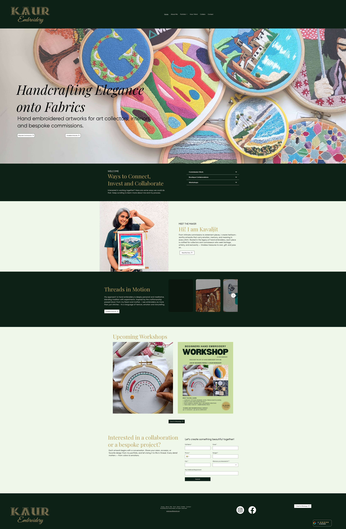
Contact (188, 507)
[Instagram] (240, 510)
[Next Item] (233, 295)
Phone (187, 453)
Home (163, 507)
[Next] (343, 96)
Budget (215, 453)
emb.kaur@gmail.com (173, 511)
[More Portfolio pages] (186, 14)
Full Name (188, 444)
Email (215, 444)
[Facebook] (252, 510)
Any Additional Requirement (193, 470)
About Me (169, 507)
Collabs (183, 507)
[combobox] (225, 465)
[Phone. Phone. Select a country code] (187, 456)
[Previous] (3, 96)
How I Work (176, 507)
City (186, 461)
